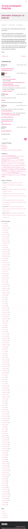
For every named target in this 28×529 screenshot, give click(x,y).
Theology (14, 173)
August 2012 (4, 346)
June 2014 (4, 299)
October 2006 (4, 498)
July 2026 (4, 223)
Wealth (19, 174)
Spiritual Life (3, 173)
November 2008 (5, 444)
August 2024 (4, 230)
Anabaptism (11, 156)
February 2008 (5, 463)
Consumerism (12, 160)
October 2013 (4, 316)
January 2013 (4, 336)
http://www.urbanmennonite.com (7, 68)
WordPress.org (5, 517)
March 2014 (4, 305)
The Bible (8, 173)
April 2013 (4, 329)
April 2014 (4, 303)
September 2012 (5, 344)
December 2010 (5, 390)
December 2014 (5, 286)
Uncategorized (10, 175)
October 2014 (4, 290)
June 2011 (4, 377)
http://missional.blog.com (6, 130)
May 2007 (4, 483)
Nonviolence (5, 169)
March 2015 (4, 282)
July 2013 (4, 323)
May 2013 (4, 327)
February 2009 (5, 437)
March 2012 (4, 357)
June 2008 (4, 455)
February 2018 (5, 262)
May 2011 (4, 379)
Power (12, 171)
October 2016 (4, 273)
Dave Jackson (5, 200)
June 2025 (4, 225)
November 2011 (5, 366)
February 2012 (5, 359)
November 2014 (5, 288)
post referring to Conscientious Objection (12, 114)
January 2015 (4, 284)
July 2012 (4, 349)
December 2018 (5, 251)
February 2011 (5, 385)
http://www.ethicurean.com (6, 113)
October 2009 (4, 420)
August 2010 (4, 398)
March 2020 (4, 247)
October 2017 (4, 266)
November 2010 (5, 392)
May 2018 (4, 260)
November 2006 (5, 496)
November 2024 (5, 228)
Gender (17, 163)
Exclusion (6, 163)
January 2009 (4, 439)
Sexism (24, 171)
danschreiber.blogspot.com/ (6, 70)
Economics (14, 162)
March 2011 (4, 383)
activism (4, 156)
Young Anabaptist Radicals (11, 7)
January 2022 (4, 238)
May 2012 (4, 353)
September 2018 (5, 256)
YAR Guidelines (4, 146)
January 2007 (4, 491)
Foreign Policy (13, 163)
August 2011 (4, 372)
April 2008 (4, 459)
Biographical (4, 158)
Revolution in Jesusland (7, 91)
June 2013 (4, 325)
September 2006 (5, 500)
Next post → (24, 56)
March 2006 (4, 504)
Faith (10, 163)
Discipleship (9, 162)
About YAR (3, 145)
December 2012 (5, 338)
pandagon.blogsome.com (6, 124)
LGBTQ (22, 165)
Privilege (17, 171)
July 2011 (4, 375)
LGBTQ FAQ (3, 148)
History (8, 165)
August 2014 (4, 295)
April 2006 (4, 502)
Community (5, 160)
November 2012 (5, 340)
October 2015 (4, 277)
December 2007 (5, 468)
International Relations (15, 165)
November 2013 (5, 314)
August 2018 (4, 258)
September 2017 (5, 269)
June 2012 (4, 351)
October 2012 (4, 342)
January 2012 (4, 362)
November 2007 (5, 470)
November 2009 (5, 418)
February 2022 (5, 236)
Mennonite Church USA (11, 167)
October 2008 (4, 446)
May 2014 (4, 301)
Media (2, 167)
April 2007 (4, 485)
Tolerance (20, 173)
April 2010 (4, 407)
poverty (8, 171)
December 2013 (5, 312)
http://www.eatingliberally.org (7, 110)
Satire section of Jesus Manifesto (9, 79)
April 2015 (4, 279)
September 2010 (5, 396)
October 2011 (4, 368)
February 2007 (5, 489)
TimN (6, 73)
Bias (23, 156)
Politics (4, 171)
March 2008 (4, 461)
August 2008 (4, 450)
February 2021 (5, 243)
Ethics (2, 163)
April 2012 (4, 355)
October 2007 (4, 472)
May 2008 (4, 457)
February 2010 (5, 411)
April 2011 (4, 381)
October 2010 (4, 394)
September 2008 (5, 448)
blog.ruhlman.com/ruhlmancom (7, 117)
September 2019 (5, 249)
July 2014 (4, 297)
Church (15, 158)
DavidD (6, 94)
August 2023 (4, 232)
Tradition (3, 175)
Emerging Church (21, 162)
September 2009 (5, 422)
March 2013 (4, 331)
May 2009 (4, 431)
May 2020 (4, 245)
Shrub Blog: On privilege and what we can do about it (11, 149)
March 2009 (4, 435)
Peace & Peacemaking (18, 169)
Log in (3, 511)
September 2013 (5, 318)
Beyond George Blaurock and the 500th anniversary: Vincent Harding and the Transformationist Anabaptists (12, 185)
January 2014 (4, 310)
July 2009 (4, 426)
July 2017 (4, 271)
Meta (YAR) (21, 167)
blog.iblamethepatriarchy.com (7, 120)
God (20, 163)
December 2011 (5, 364)
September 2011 (5, 370)
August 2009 (4, 424)
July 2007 (4, 478)
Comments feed (5, 515)
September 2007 (5, 474)
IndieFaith (3, 100)
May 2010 (4, 405)
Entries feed (4, 513)
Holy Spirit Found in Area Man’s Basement (11, 85)
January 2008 (4, 465)
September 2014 (5, 292)
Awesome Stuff (19, 156)
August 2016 (4, 275)
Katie (6, 105)
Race (21, 171)
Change (9, 158)
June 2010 (4, 403)
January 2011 (4, 388)
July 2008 (4, 452)
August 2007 (4, 476)
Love (25, 165)
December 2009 (5, 416)
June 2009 (4, 429)
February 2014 (5, 308)
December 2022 (5, 234)
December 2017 (5, 264)
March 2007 (4, 487)
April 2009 (4, 433)
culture (16, 160)
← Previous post (4, 56)
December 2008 (5, 442)
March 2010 (4, 409)
